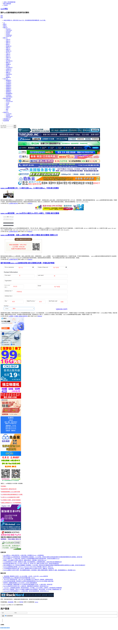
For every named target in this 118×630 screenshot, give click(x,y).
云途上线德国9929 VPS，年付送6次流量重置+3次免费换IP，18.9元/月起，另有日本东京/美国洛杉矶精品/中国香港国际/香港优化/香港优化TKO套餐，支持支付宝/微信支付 (44, 565)
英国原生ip (8, 88)
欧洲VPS (8, 56)
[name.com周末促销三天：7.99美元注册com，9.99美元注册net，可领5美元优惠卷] (8, 197)
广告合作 (5, 5)
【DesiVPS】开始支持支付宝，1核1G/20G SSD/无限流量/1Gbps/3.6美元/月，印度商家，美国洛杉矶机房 (28, 579)
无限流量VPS (6, 119)
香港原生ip (8, 80)
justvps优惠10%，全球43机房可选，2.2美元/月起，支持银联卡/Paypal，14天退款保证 (23, 555)
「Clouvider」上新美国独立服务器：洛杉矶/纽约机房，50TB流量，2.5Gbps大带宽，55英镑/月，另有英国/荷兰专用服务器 (32, 587)
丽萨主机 (8, 100)
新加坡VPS (8, 46)
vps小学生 (4, 9)
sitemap (36, 602)
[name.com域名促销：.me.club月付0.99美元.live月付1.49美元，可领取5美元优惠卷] (8, 225)
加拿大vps (8, 57)
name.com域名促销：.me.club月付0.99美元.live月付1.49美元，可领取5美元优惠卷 (30, 213)
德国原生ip (8, 90)
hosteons (8, 33)
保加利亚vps (9, 74)
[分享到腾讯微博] (4, 627)
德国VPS (8, 47)
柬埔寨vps (8, 64)
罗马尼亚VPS (9, 67)
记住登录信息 (9, 615)
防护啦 (21, 602)
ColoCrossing (9, 30)
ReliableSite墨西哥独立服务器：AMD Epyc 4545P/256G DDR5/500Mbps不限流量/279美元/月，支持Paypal (28, 566)
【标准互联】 (10, 602)
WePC (7, 108)
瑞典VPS (8, 72)
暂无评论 (16, 203)
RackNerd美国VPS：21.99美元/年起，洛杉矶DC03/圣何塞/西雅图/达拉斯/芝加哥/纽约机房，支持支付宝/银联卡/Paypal (31, 558)
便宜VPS (5, 27)
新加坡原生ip (9, 93)
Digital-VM (8, 36)
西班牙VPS (8, 70)
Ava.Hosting (8, 113)
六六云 (7, 103)
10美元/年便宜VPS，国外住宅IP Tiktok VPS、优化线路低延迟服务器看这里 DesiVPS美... (24, 20)
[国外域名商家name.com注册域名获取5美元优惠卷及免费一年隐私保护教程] (35, 310)
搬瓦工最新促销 (7, 3)
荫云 (7, 109)
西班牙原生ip (9, 96)
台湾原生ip (8, 81)
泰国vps (8, 65)
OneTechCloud (9, 101)
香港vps (5, 25)
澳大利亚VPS (9, 60)
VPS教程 (16, 316)
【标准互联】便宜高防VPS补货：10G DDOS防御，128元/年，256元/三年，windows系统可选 (25, 576)
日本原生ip (8, 83)
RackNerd (8, 28)
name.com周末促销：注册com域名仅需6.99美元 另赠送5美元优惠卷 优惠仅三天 (29, 235)
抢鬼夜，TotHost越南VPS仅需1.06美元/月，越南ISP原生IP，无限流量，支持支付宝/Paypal (24, 560)
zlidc (7, 105)
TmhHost (8, 106)
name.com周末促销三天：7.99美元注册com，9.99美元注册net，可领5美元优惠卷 (30, 188)
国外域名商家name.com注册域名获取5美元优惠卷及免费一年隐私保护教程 (27, 263)
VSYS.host (8, 117)
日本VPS (8, 39)
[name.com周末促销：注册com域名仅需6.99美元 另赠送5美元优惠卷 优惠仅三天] (23, 253)
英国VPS (8, 49)
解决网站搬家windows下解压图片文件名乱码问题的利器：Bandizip (19, 577)
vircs (7, 110)
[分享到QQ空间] (1, 627)
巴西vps (8, 75)
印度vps (8, 59)
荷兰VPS (8, 52)
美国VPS (8, 42)
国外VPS (5, 37)
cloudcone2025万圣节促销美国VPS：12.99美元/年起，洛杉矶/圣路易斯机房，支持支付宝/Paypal (26, 591)
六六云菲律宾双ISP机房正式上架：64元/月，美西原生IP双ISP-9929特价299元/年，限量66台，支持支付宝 (28, 568)
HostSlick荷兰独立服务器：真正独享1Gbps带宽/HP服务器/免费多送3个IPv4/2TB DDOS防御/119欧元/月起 (28, 581)
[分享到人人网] (5, 627)
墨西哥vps (8, 77)
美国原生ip (8, 86)
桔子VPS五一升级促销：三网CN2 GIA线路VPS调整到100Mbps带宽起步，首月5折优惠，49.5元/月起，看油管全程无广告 (32, 589)
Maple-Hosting (9, 116)
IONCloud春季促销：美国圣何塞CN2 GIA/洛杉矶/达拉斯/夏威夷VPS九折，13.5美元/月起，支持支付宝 (27, 584)
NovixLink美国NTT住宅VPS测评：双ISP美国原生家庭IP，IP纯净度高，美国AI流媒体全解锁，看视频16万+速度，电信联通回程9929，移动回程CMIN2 (39, 570)
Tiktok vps (5, 78)
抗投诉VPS (6, 112)
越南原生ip (8, 91)
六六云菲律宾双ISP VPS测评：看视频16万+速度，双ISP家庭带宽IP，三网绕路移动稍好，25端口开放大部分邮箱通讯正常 (32, 561)
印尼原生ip (8, 95)
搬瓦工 (5, 24)
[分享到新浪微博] (2, 627)
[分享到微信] (7, 627)
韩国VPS (8, 41)
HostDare (8, 32)
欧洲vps (8, 44)
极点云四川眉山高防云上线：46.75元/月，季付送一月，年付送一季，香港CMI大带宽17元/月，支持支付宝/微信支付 (31, 563)
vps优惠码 (10, 203)
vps (4, 22)
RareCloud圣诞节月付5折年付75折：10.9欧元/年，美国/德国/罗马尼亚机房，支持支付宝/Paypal (25, 586)
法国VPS (8, 54)
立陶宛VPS (8, 69)
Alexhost (8, 115)
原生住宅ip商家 (7, 98)
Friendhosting (9, 35)
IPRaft (7, 104)
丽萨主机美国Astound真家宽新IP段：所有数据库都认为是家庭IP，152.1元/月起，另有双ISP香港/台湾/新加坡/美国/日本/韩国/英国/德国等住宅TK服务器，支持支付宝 (42, 557)
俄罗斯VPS (8, 51)
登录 (2, 17)
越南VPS (8, 62)
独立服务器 (6, 120)
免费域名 (21, 316)
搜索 (2, 15)
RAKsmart (8, 31)
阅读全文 (30, 203)
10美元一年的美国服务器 (9, 2)
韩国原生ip (8, 85)
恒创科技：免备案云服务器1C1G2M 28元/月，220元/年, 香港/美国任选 (20, 582)
